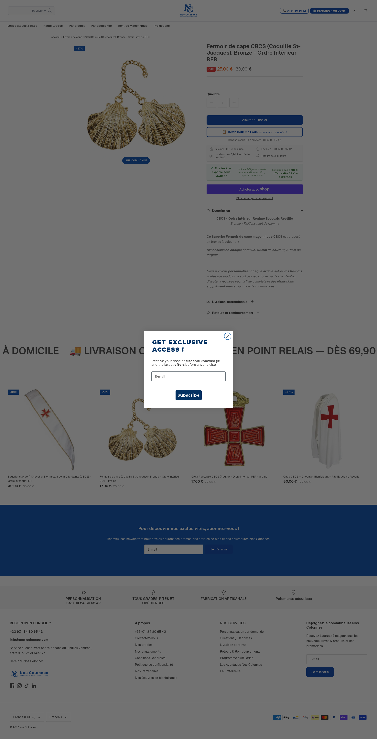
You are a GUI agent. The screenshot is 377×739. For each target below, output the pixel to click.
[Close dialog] (227, 336)
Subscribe (189, 395)
